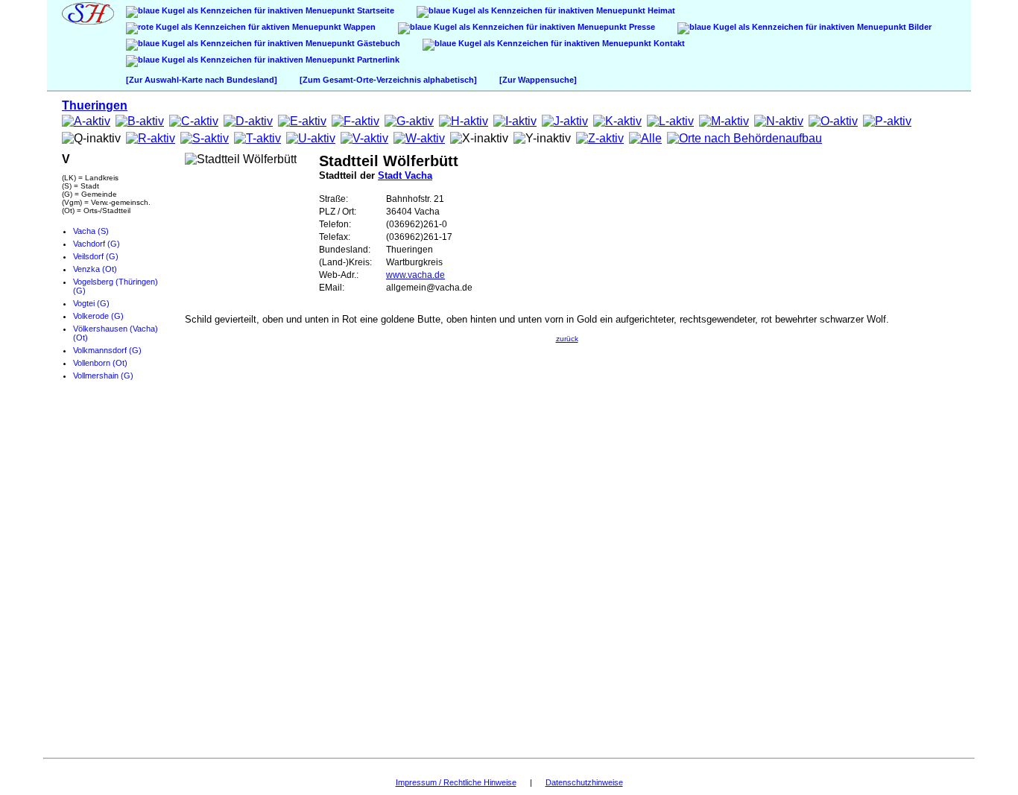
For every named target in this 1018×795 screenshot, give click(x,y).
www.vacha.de (415, 274)
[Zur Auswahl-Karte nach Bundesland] (201, 79)
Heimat (660, 10)
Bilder (919, 26)
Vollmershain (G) (103, 375)
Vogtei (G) (91, 303)
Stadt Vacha (405, 175)
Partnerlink (377, 59)
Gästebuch (377, 43)
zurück (567, 339)
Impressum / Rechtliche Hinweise (456, 782)
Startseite (374, 10)
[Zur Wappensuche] (538, 79)
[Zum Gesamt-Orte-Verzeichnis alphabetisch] (388, 79)
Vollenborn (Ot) (100, 362)
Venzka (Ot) (95, 269)
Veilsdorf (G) (95, 256)
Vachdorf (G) (96, 243)
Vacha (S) (91, 231)
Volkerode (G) (98, 315)
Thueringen (94, 105)
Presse (641, 26)
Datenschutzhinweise (584, 782)
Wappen (358, 26)
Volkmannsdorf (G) (107, 350)
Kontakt (668, 43)
